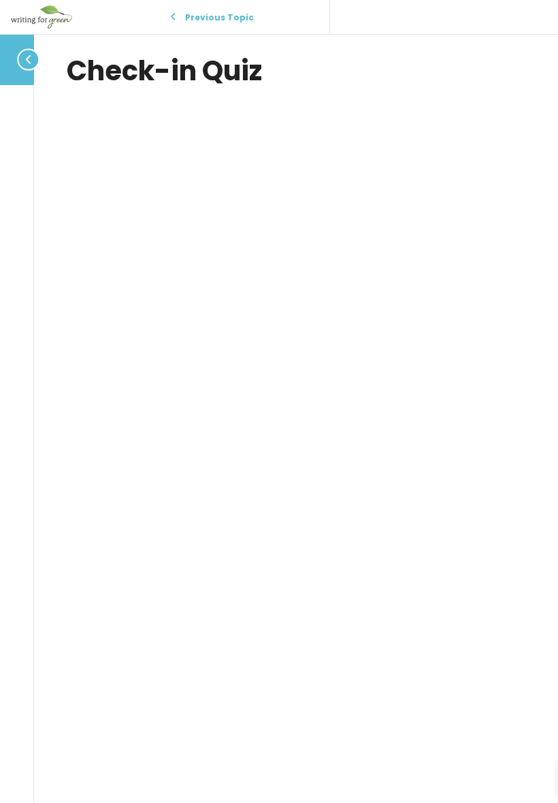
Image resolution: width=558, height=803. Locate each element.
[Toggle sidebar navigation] (17, 59)
